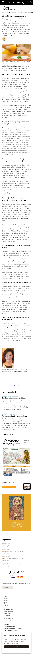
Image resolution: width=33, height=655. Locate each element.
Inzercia (6, 600)
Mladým (29, 12)
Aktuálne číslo (7, 620)
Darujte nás (7, 615)
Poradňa (25, 12)
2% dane (6, 604)
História (6, 605)
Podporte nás (7, 613)
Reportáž (7, 12)
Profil (15, 12)
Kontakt (6, 598)
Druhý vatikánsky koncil (10, 630)
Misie (18, 12)
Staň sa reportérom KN (10, 611)
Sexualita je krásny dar (9, 545)
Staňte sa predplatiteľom (9, 486)
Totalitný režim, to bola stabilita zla (14, 398)
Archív (6, 587)
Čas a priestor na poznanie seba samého (14, 558)
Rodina (21, 12)
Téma (3, 12)
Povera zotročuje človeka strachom (14, 416)
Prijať (16, 646)
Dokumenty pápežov (9, 626)
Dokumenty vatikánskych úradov (13, 628)
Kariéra (6, 602)
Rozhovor (11, 12)
